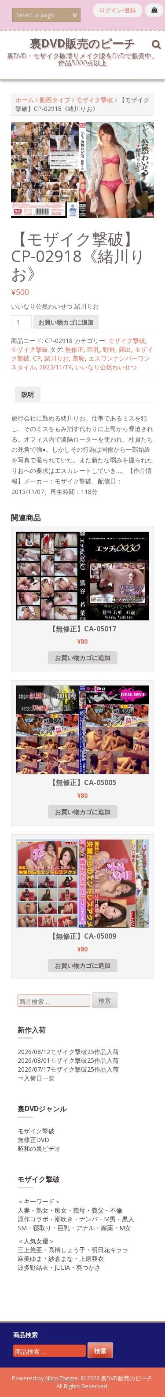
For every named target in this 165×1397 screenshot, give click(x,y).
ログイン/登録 (117, 10)
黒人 (128, 1219)
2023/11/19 (55, 367)
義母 (79, 1210)
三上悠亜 (30, 1250)
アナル (85, 1228)
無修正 (74, 349)
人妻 (24, 1210)
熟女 (42, 1210)
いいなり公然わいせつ (106, 367)
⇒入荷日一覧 (36, 1078)
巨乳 (93, 349)
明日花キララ (110, 1250)
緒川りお (56, 358)
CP (37, 358)
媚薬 (107, 1228)
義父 (98, 1210)
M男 (110, 1219)
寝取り (42, 1228)
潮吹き (64, 1219)
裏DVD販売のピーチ (83, 43)
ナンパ (88, 1219)
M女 (125, 1228)
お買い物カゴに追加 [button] (82, 657)
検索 (105, 1000)
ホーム (24, 100)
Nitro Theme (61, 1378)
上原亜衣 (91, 1258)
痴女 (61, 1210)
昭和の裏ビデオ (39, 1148)
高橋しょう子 (66, 1250)
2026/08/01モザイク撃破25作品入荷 (68, 1060)
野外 (109, 349)
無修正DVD (33, 1139)
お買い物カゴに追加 (66, 322)
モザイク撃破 (94, 100)
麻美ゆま (30, 1258)
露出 (125, 349)
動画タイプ (55, 100)
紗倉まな (60, 1258)
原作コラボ (33, 1219)
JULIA (62, 1267)
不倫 (116, 1210)
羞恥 (79, 358)
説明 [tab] (28, 394)
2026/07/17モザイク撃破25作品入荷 (68, 1069)
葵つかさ (88, 1267)
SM (22, 1228)
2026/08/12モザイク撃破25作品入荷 (68, 1051)
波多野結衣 (33, 1267)
